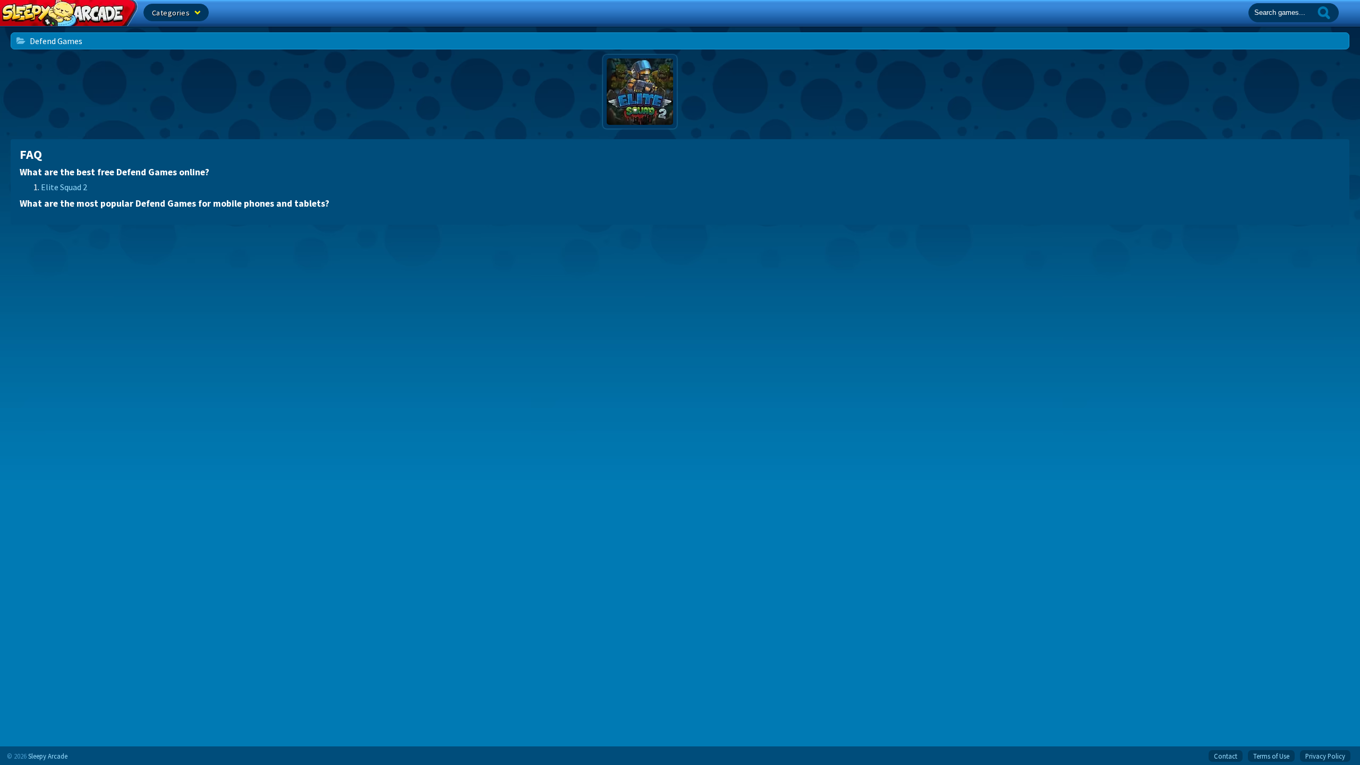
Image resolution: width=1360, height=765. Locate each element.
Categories (172, 13)
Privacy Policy (1325, 756)
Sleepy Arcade (47, 756)
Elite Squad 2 (64, 187)
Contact (1225, 756)
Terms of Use (1271, 756)
